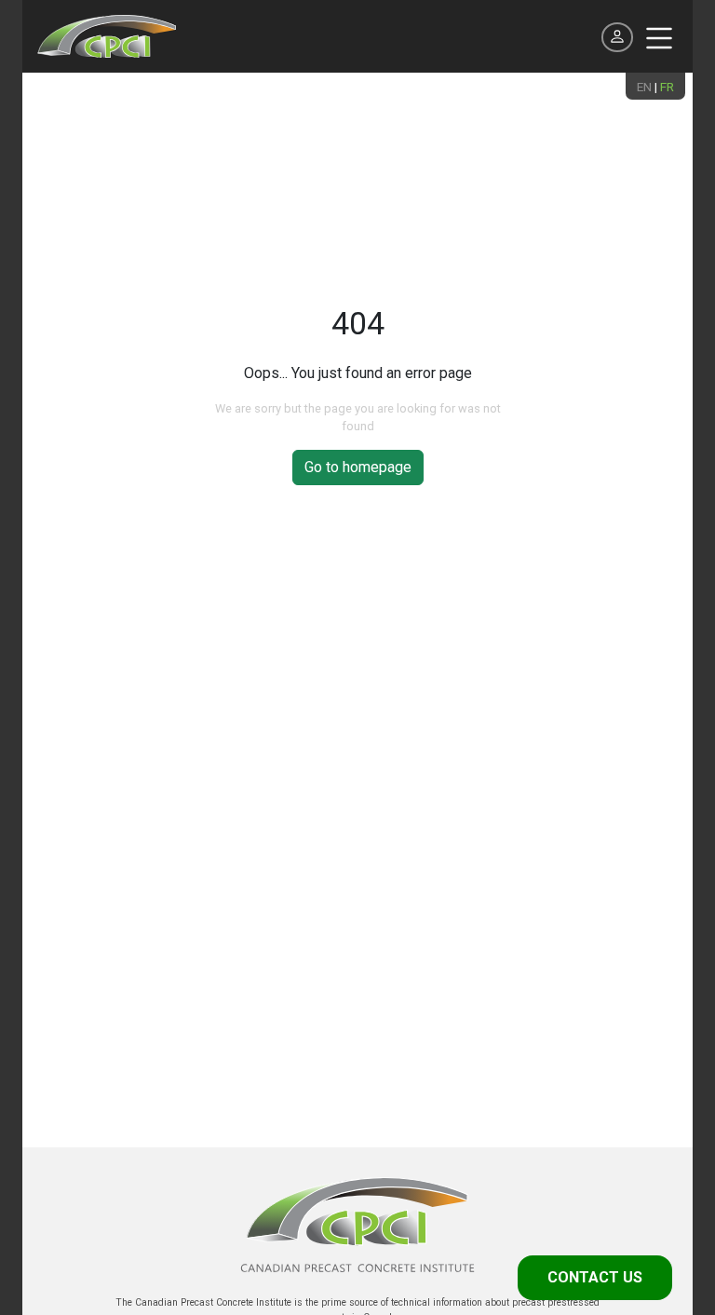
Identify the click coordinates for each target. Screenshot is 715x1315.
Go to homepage (357, 467)
